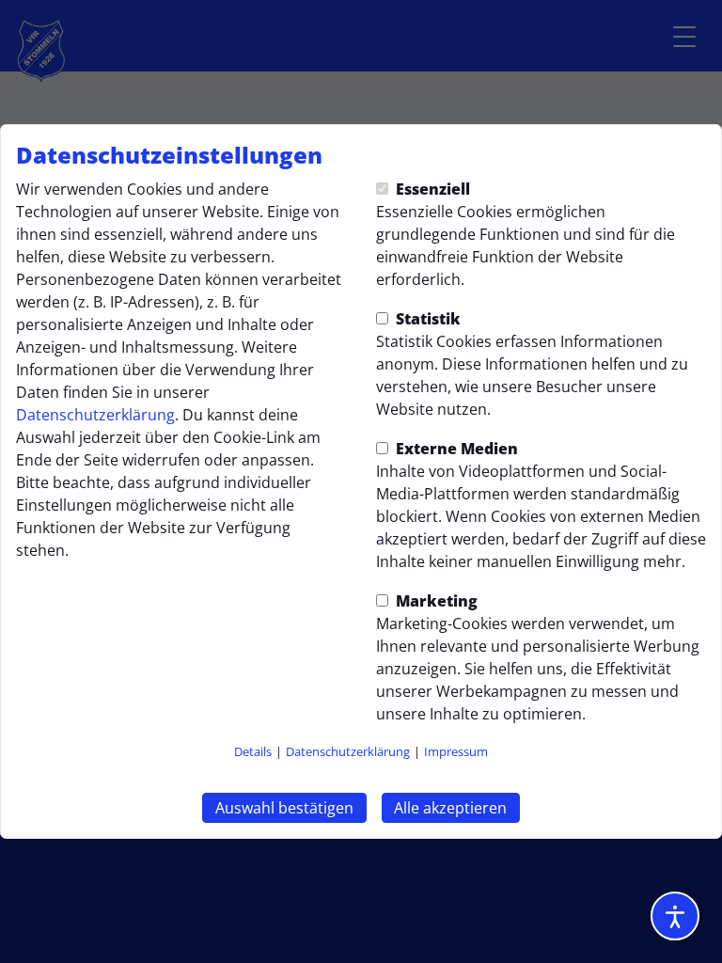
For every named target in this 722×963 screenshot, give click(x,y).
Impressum (456, 751)
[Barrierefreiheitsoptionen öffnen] (675, 916)
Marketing (435, 601)
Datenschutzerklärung (95, 414)
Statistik (426, 318)
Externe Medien (455, 448)
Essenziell (431, 189)
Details (253, 751)
